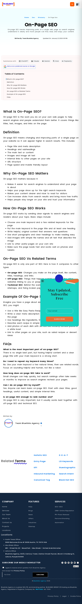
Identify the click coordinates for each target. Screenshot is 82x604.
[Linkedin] (69, 563)
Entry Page (40, 461)
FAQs (9, 97)
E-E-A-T (63, 455)
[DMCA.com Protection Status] (76, 566)
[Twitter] (65, 563)
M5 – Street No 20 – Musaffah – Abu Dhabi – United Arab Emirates (33, 548)
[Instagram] (62, 563)
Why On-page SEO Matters (17, 85)
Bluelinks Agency (39, 581)
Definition (10, 82)
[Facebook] (72, 563)
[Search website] (72, 4)
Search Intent (66, 473)
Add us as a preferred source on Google (21, 66)
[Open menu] (78, 4)
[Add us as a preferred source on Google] (5, 67)
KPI (35, 467)
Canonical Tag (42, 480)
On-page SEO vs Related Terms (18, 91)
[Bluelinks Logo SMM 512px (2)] (78, 563)
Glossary (41, 17)
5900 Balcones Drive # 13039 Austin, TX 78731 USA (26, 542)
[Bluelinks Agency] (8, 4)
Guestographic (67, 467)
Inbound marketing (44, 473)
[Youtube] (75, 563)
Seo (33, 17)
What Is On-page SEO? (15, 79)
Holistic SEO (40, 455)
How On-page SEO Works (16, 88)
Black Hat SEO (66, 480)
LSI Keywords (66, 461)
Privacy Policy (19, 571)
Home (26, 17)
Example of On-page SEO (16, 94)
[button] (43, 281)
